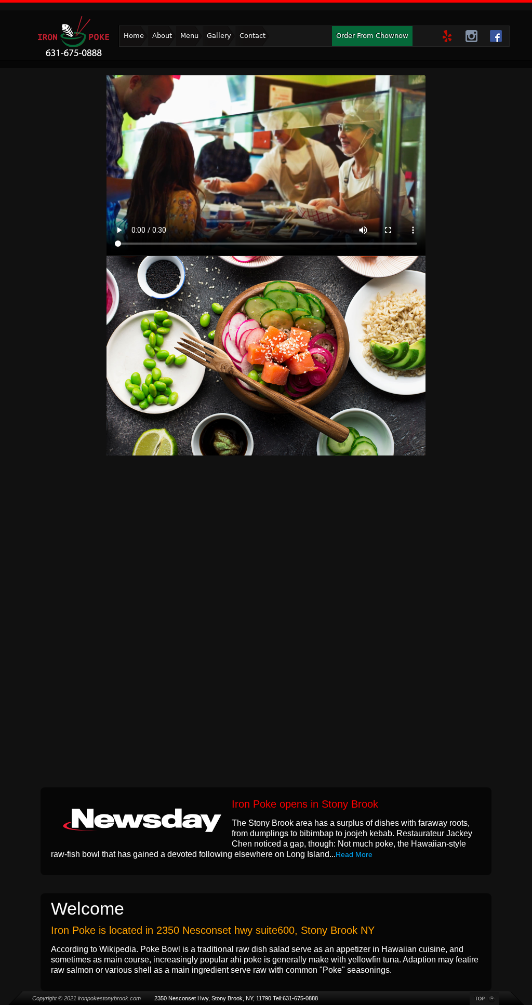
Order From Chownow (372, 35)
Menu (189, 35)
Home (134, 35)
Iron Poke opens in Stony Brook (305, 804)
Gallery (219, 35)
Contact (252, 35)
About (162, 35)
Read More (354, 854)
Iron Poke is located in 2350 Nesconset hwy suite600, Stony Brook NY (213, 930)
